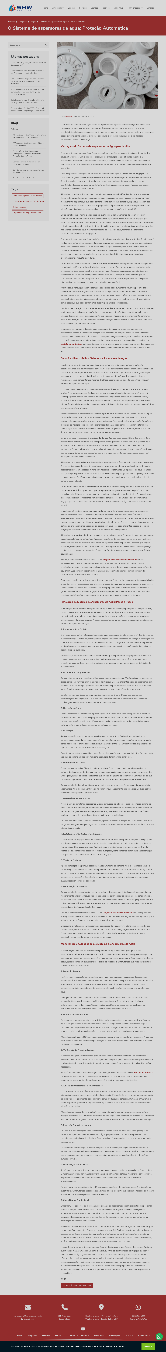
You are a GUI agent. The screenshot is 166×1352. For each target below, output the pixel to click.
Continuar (148, 1346)
